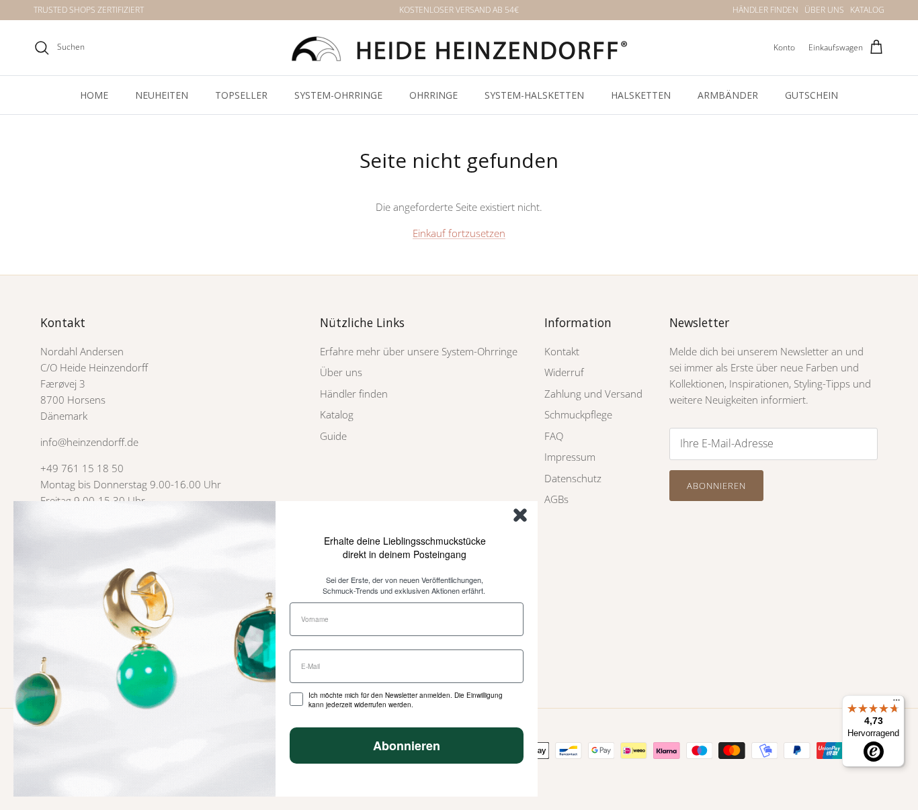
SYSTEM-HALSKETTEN (534, 95)
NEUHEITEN (161, 95)
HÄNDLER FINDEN (765, 9)
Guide (333, 436)
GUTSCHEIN (811, 95)
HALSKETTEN (641, 95)
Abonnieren (716, 486)
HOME (94, 95)
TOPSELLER (241, 95)
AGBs (556, 499)
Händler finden (354, 393)
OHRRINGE (433, 95)
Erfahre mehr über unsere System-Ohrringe (418, 351)
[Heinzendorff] (459, 48)
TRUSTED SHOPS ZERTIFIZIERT (89, 9)
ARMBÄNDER (728, 95)
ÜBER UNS (824, 9)
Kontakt (561, 351)
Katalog (336, 414)
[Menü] (896, 703)
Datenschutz (572, 478)
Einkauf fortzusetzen (459, 233)
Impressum (569, 456)
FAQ (553, 436)
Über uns (341, 372)
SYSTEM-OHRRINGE (338, 95)
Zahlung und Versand (593, 393)
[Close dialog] (520, 515)
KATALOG (867, 9)
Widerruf (564, 372)
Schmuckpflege (578, 414)
